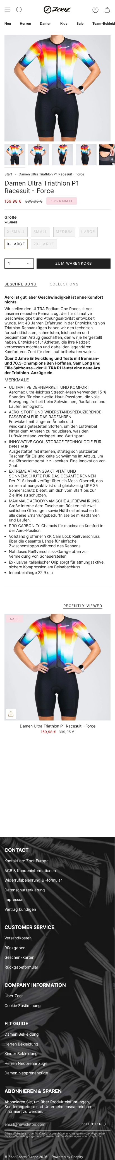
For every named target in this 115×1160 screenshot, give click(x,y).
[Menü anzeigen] (7, 10)
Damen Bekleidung (21, 1034)
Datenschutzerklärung (24, 889)
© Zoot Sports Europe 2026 (25, 1157)
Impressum (14, 899)
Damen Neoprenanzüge (26, 1072)
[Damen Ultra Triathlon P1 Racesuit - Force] (57, 667)
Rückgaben (14, 947)
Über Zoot (13, 995)
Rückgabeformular (21, 967)
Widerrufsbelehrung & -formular (33, 880)
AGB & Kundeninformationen (30, 870)
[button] (19, 10)
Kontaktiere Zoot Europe (26, 860)
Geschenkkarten (19, 957)
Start (8, 174)
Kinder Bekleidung (21, 1053)
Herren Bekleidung (21, 1044)
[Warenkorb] (107, 10)
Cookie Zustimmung (22, 1005)
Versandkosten (18, 937)
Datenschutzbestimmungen (62, 1136)
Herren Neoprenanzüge (25, 1063)
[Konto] (95, 10)
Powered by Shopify (67, 1157)
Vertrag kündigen (20, 909)
